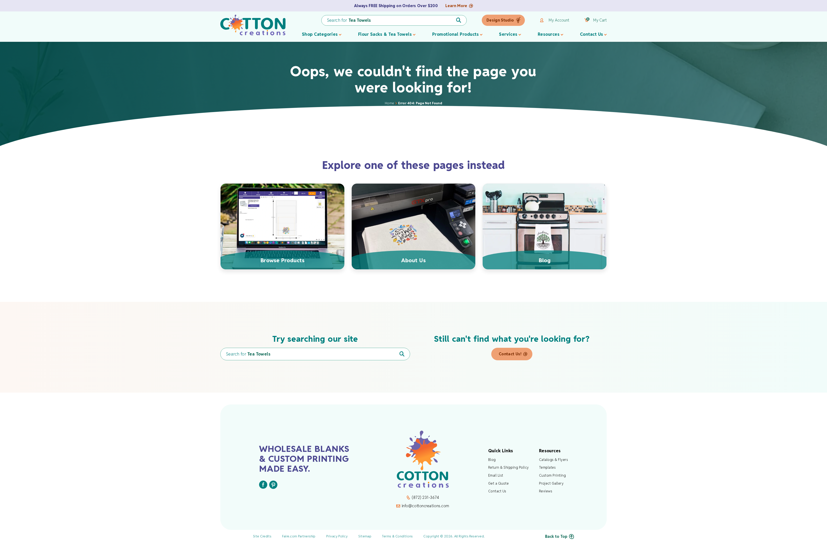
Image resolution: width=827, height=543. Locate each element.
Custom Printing (552, 475)
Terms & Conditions (397, 536)
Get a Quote (498, 483)
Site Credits (262, 536)
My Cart (597, 20)
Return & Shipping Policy (508, 467)
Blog (492, 459)
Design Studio (500, 20)
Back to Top (556, 536)
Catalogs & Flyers (553, 459)
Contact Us (497, 491)
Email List (495, 475)
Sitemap (364, 536)
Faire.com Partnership (298, 536)
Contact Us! (510, 353)
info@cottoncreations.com (425, 505)
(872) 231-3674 (425, 497)
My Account (559, 20)
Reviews (545, 491)
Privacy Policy (337, 536)
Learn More (456, 6)
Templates (547, 467)
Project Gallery (551, 483)
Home (389, 103)
